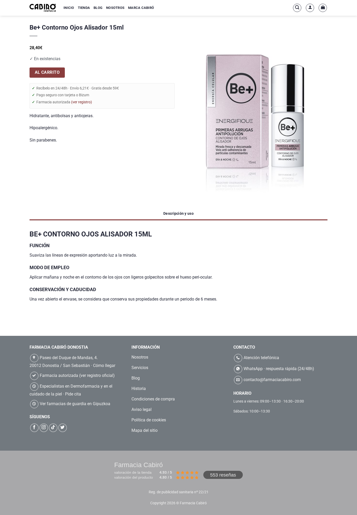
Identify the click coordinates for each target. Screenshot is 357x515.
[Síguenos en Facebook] (34, 427)
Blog (98, 8)
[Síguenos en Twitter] (62, 427)
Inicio (69, 8)
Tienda (84, 8)
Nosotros (115, 8)
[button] (297, 8)
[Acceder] (310, 8)
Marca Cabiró (141, 8)
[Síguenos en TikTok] (53, 427)
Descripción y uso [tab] (178, 213)
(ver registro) (81, 102)
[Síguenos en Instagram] (43, 427)
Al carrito (47, 72)
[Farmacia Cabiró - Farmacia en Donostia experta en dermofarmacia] (43, 8)
